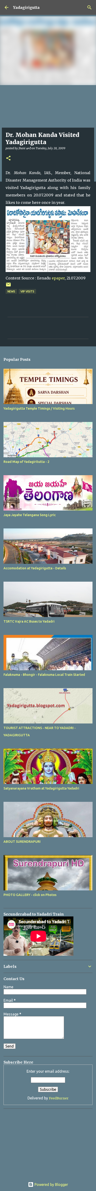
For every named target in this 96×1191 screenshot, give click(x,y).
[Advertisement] (32, 1141)
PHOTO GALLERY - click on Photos (29, 895)
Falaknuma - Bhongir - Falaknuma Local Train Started (44, 675)
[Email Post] (8, 286)
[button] (8, 158)
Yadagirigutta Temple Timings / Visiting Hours (39, 408)
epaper (58, 278)
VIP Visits (27, 291)
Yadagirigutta (26, 7)
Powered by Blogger (51, 1184)
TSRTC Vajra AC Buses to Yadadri (29, 621)
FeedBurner (59, 1098)
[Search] (89, 7)
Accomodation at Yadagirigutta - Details (34, 568)
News (11, 291)
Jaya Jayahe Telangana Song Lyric (29, 515)
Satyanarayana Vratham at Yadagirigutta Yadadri (41, 788)
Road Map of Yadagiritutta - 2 (26, 462)
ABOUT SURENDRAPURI (22, 841)
